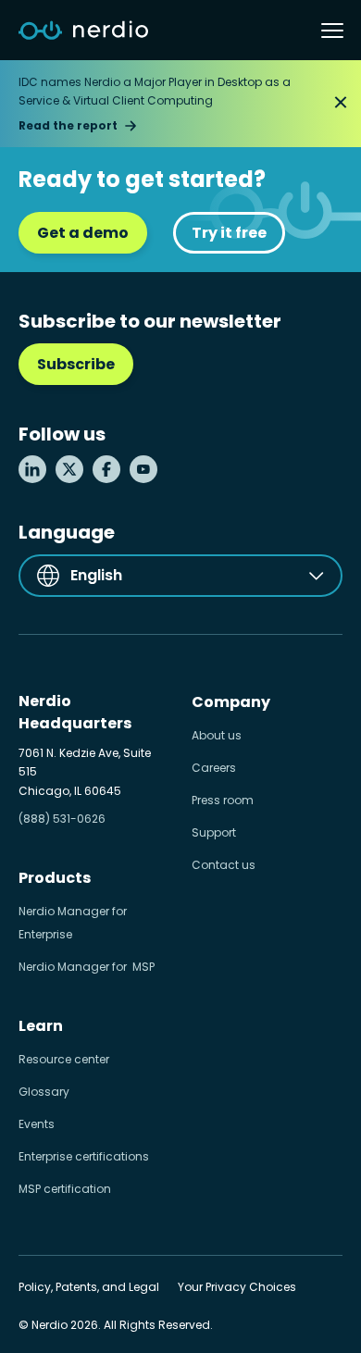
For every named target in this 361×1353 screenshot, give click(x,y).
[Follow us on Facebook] (106, 469)
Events (37, 1124)
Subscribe (76, 364)
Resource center (64, 1059)
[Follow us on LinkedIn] (32, 469)
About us (217, 735)
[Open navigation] (332, 30)
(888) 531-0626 (62, 818)
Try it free (229, 232)
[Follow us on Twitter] (69, 469)
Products (55, 877)
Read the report (68, 125)
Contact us (223, 865)
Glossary (44, 1091)
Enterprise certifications (84, 1156)
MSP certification (65, 1189)
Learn (41, 1025)
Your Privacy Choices (237, 1287)
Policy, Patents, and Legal (89, 1287)
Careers (214, 768)
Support (214, 832)
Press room (223, 800)
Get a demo (83, 232)
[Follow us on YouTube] (143, 469)
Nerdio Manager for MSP (87, 966)
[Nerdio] (83, 30)
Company (231, 702)
